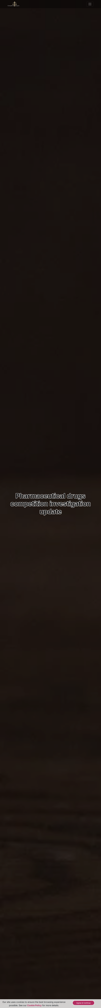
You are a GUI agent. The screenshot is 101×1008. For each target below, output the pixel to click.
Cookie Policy (34, 1005)
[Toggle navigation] (89, 4)
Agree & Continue (83, 1003)
